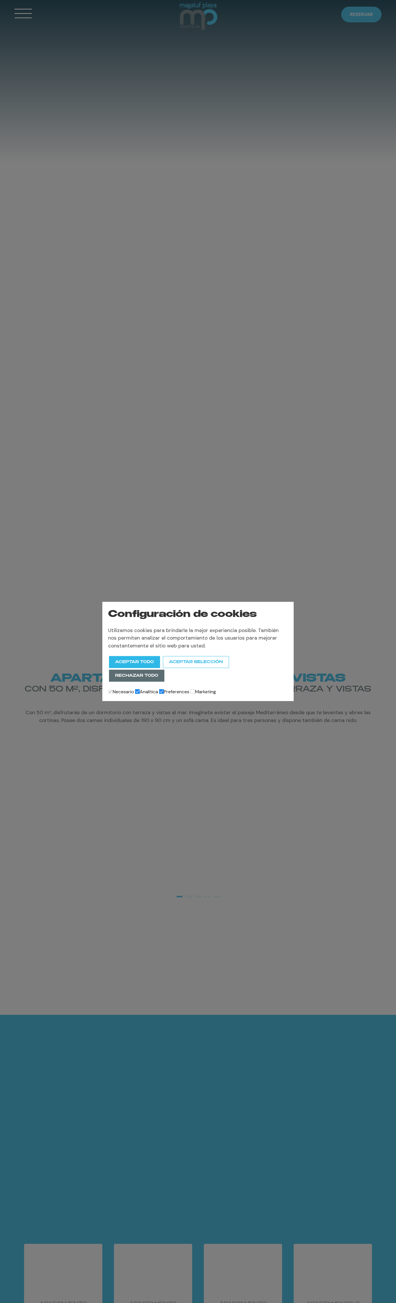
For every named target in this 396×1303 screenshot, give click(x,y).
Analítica (149, 692)
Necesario (123, 692)
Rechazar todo (136, 676)
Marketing (205, 692)
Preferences (176, 692)
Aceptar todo (134, 662)
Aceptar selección (196, 662)
